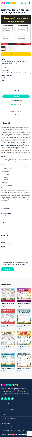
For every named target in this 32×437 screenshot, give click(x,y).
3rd (5, 68)
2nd (2, 68)
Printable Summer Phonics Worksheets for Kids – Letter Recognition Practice (24, 346)
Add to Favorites (16, 100)
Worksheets (22, 73)
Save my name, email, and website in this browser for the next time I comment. (15, 263)
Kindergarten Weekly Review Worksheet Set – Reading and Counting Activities (8, 368)
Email (3, 222)
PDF (2, 78)
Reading (9, 63)
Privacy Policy (6, 421)
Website (3, 229)
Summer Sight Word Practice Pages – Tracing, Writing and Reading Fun (8, 346)
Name (3, 216)
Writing (14, 63)
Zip (5, 78)
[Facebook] (2, 398)
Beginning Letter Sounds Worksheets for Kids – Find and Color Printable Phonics (8, 303)
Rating (3, 242)
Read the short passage (15, 192)
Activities (3, 62)
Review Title (5, 235)
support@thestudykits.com (9, 410)
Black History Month (20, 62)
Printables (10, 73)
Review (3, 246)
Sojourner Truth (18, 129)
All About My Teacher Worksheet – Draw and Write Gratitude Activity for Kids (8, 325)
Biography (10, 62)
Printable (3, 63)
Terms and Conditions (8, 418)
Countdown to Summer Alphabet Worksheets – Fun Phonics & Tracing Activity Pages (24, 303)
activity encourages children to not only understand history (15, 144)
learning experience (8, 152)
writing (29, 73)
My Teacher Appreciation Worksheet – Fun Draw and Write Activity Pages (24, 325)
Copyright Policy (7, 426)
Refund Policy (6, 423)
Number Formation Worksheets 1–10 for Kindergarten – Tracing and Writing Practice (24, 368)
